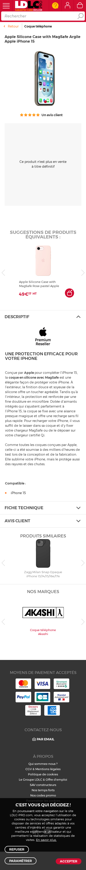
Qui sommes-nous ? (43, 764)
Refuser (16, 849)
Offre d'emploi (56, 779)
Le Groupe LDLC (30, 779)
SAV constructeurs (43, 785)
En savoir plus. (46, 840)
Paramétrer (20, 861)
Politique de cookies (43, 774)
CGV (28, 769)
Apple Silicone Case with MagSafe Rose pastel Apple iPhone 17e (39, 284)
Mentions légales (48, 769)
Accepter (68, 861)
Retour (13, 26)
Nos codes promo (43, 795)
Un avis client (52, 115)
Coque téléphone (38, 26)
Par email (45, 739)
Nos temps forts (43, 790)
